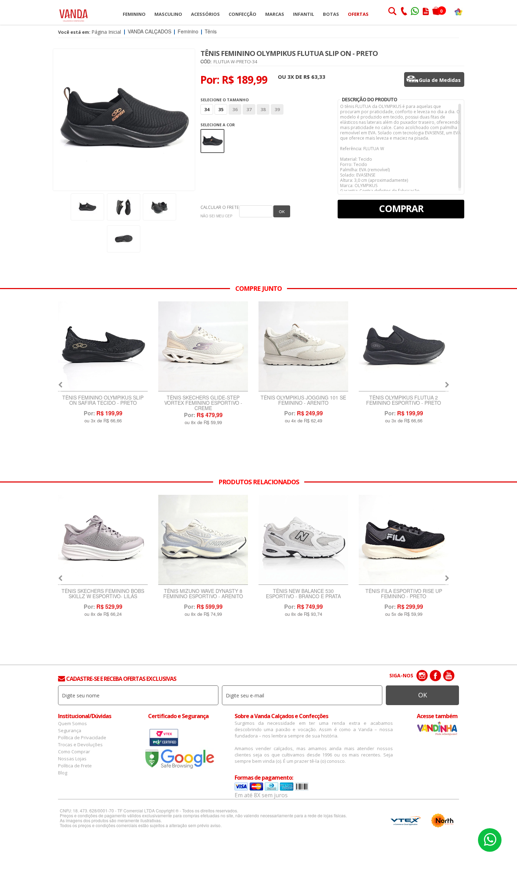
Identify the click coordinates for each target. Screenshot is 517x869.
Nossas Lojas (72, 758)
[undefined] (124, 120)
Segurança (69, 730)
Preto (212, 134)
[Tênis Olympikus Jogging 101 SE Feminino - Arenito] (203, 346)
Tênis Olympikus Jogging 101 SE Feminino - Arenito (203, 400)
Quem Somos (72, 723)
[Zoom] (87, 207)
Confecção (242, 14)
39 (277, 109)
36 (234, 109)
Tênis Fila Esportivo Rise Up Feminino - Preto (303, 594)
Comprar (401, 208)
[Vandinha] (458, 11)
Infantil (303, 14)
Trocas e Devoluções (80, 744)
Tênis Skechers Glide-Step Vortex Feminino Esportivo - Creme (103, 403)
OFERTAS (358, 14)
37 (249, 109)
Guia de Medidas (440, 80)
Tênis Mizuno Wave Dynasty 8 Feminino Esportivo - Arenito (103, 594)
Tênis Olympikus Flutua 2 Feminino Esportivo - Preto (303, 400)
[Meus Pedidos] (425, 12)
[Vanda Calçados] (73, 12)
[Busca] (392, 12)
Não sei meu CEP (216, 215)
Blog (62, 772)
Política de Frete (75, 765)
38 (263, 109)
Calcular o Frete (219, 207)
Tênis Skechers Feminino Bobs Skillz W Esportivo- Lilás (403, 400)
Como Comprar (74, 751)
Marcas (274, 14)
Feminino (134, 14)
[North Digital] (442, 820)
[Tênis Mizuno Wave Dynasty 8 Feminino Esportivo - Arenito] (103, 540)
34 (206, 109)
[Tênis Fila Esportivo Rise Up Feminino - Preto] (303, 540)
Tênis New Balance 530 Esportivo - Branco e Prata (203, 594)
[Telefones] (404, 12)
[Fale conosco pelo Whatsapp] (415, 12)
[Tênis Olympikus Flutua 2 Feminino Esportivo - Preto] (303, 346)
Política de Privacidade (82, 737)
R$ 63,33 (314, 76)
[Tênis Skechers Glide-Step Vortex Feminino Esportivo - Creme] (103, 346)
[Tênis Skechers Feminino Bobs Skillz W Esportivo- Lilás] (403, 346)
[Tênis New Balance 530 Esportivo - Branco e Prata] (203, 540)
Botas (331, 14)
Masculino (168, 14)
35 (220, 109)
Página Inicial (106, 31)
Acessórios (205, 14)
